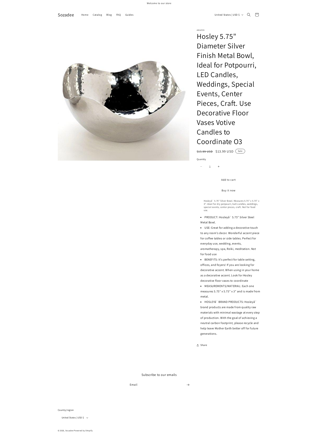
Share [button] (203, 345)
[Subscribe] (188, 384)
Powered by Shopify (83, 430)
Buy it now (229, 190)
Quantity (201, 159)
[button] (249, 15)
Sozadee (69, 430)
